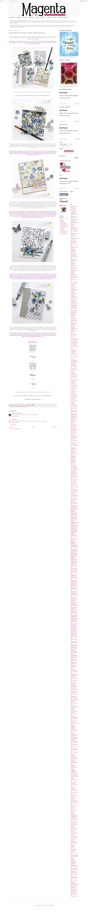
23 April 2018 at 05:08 (15, 422)
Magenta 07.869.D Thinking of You (74, 554)
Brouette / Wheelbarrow (73, 274)
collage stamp (73, 318)
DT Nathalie (73, 396)
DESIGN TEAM (31, 17)
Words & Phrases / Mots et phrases (74, 893)
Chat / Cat (72, 290)
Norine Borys (27, 399)
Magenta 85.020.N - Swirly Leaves (74, 635)
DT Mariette (73, 394)
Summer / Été (73, 818)
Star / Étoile (73, 807)
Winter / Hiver (73, 885)
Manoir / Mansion (74, 670)
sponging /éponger (74, 792)
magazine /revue (74, 499)
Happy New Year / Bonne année (74, 473)
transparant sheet (74, 836)
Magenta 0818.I (73, 592)
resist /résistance (74, 746)
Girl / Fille (72, 463)
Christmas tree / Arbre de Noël (73, 305)
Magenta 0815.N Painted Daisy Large (74, 589)
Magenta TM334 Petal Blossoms (74, 666)
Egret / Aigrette (73, 410)
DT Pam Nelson (73, 400)
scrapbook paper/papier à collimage (73, 770)
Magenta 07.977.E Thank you (74, 564)
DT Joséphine (73, 388)
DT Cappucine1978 (74, 357)
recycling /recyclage (74, 744)
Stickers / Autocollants (73, 814)
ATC (71, 236)
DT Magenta (73, 349)
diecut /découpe (73, 338)
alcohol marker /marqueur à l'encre (74, 222)
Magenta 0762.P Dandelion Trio (74, 575)
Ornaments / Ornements (73, 710)
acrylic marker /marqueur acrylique (74, 214)
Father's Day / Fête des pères (74, 426)
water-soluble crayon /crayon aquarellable (74, 856)
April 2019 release (74, 231)
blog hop (72, 265)
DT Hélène (73, 382)
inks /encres (73, 480)
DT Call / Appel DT (74, 354)
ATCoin (72, 240)
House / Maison (73, 479)
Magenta (72, 501)
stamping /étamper (24, 406)
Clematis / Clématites (73, 315)
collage (72, 317)
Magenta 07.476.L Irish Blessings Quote (74, 533)
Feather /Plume (73, 428)
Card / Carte (14, 406)
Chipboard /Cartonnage (73, 296)
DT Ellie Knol (73, 374)
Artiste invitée (73, 235)
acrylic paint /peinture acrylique (74, 217)
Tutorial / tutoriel (73, 842)
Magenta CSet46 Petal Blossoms (74, 645)
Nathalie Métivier (63, 223)
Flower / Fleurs (73, 435)
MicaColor (72, 682)
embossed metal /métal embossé (74, 417)
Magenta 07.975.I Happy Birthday (74, 562)
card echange (73, 286)
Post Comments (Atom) (17, 428)
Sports (72, 799)
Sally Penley (73, 760)
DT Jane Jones (73, 386)
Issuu (65, 103)
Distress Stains (73, 343)
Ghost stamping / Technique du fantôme (74, 457)
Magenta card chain (74, 637)
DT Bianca (72, 353)
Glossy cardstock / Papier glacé (74, 467)
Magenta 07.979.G (74, 565)
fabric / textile (73, 424)
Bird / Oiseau (73, 254)
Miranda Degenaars (63, 231)
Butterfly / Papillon (74, 277)
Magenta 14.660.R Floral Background (74, 605)
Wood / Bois (73, 891)
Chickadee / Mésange (73, 292)
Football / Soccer (74, 442)
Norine (22, 36)
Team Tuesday (73, 824)
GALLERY (37, 17)
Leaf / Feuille (73, 492)
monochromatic (73, 688)
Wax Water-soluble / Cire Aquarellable (74, 877)
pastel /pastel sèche (74, 718)
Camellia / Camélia (74, 279)
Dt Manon (72, 392)
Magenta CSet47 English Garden (74, 647)
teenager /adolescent (73, 827)
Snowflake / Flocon (74, 790)
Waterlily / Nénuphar (74, 874)
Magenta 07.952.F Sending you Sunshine (74, 557)
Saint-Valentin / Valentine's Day (73, 757)
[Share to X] (31, 405)
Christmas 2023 (73, 303)
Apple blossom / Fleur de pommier (74, 228)
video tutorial (73, 850)
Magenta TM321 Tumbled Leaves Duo (74, 663)
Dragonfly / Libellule (74, 346)
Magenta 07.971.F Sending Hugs (74, 559)
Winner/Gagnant (74, 884)
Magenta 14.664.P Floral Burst (74, 608)
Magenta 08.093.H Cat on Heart (74, 583)
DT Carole (72, 359)
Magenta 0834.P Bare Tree (74, 600)
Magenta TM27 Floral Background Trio (74, 660)
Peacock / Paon (73, 720)
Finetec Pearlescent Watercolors (74, 430)
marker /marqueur (74, 671)
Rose (72, 754)
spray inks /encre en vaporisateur (74, 801)
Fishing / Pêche (73, 433)
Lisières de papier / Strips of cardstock (74, 496)
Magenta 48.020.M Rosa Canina (74, 631)
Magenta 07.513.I (74, 538)
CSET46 (72, 333)
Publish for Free (77, 103)
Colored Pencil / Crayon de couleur (74, 320)
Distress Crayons (74, 339)
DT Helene (73, 381)
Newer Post (11, 427)
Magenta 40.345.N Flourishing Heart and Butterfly (74, 616)
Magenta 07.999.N (74, 572)
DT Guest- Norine (74, 379)
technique (72, 825)
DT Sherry (72, 402)
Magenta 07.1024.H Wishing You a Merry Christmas (74, 523)
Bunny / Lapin (73, 276)
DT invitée (72, 383)
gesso (72, 454)
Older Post (54, 427)
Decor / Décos (73, 334)
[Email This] (29, 405)
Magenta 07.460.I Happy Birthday (74, 530)
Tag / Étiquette (73, 821)
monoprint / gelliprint (74, 689)
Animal (72, 226)
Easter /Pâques (73, 405)
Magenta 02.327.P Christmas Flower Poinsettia (74, 514)
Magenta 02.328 (74, 516)
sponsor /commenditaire (73, 798)
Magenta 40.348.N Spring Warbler (74, 619)
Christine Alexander (63, 233)
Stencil (72, 808)
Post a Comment (13, 424)
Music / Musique (73, 698)
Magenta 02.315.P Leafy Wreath (74, 506)
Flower (72, 434)
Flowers (72, 439)
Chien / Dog (73, 294)
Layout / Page (73, 491)
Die (71, 337)
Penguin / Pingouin (74, 730)
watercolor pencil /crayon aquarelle (74, 872)
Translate (68, 145)
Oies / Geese (73, 705)
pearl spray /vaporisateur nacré (74, 722)
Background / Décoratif (73, 250)
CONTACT (54, 17)
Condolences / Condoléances (73, 323)
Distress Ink (73, 341)
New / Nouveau (73, 699)
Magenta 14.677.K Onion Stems (74, 610)
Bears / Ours (73, 251)
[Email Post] (27, 404)
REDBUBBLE (18, 17)
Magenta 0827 (73, 598)
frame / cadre (73, 444)
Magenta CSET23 (74, 639)
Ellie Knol (13, 419)
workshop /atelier (74, 896)
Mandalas (72, 669)
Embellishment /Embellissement (74, 414)
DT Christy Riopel (74, 366)
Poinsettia (72, 739)
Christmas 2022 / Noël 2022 (74, 302)
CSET (72, 331)
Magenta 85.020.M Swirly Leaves (74, 633)
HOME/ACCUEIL (12, 17)
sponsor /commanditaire (73, 795)
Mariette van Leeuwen (62, 228)
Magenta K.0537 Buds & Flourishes (74, 503)
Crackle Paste (73, 330)
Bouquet (72, 272)
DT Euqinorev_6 (74, 376)
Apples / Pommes (74, 229)
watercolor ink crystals (73, 863)
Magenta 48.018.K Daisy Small (74, 626)
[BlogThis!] (30, 405)
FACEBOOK (43, 17)
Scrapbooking (73, 772)
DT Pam (72, 399)
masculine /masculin (74, 678)
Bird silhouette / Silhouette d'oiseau (74, 256)
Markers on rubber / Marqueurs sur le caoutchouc (74, 675)
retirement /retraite (74, 752)
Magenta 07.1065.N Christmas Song (74, 526)
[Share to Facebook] (32, 405)
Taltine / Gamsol (73, 823)
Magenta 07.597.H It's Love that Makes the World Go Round (74, 546)
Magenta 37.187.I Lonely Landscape (74, 612)
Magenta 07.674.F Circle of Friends (74, 550)
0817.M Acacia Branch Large (73, 211)
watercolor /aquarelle (72, 859)
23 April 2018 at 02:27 (15, 416)
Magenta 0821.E (74, 597)
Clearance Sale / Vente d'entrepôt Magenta (74, 312)
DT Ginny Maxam (74, 377)
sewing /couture (73, 775)
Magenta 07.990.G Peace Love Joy (74, 568)
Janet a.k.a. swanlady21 (16, 413)
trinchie (72, 840)
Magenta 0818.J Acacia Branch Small (74, 594)
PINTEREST (49, 17)
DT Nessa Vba (73, 398)
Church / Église (73, 310)
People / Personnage (73, 733)
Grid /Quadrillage (74, 468)
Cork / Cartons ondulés (73, 326)
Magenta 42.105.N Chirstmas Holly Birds (74, 621)
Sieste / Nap (73, 782)
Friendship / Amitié (74, 445)
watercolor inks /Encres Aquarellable (74, 866)
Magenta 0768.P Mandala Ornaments (74, 577)
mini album (73, 683)
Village (72, 851)
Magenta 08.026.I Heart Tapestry (74, 581)
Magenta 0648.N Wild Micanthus (74, 518)
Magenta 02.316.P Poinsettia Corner (74, 508)
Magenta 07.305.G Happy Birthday (74, 528)
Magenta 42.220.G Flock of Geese (74, 624)
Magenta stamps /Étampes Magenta (74, 652)
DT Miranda (73, 395)
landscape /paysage (74, 486)
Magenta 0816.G (74, 591)
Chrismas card (73, 297)
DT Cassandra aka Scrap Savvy (74, 361)
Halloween (73, 471)
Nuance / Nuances (74, 703)
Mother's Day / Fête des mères (74, 692)
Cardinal (72, 288)
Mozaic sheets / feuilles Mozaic (73, 697)
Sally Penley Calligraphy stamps (74, 762)
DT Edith (72, 372)
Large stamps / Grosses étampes (74, 489)
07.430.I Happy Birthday (73, 209)
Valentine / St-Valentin (73, 846)
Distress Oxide (73, 342)
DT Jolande (73, 387)
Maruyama (73, 677)
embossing (73, 418)
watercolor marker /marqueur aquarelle (74, 869)
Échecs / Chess (73, 406)
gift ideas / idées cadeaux (73, 462)
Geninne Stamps (74, 453)
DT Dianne (73, 368)
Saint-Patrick (73, 755)
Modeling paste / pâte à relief (74, 686)
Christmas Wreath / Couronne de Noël (74, 308)
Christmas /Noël (73, 299)
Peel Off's (72, 729)
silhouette (72, 783)
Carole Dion (62, 229)
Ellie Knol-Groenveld (64, 226)
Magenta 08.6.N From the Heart (73, 585)
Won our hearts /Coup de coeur (73, 890)
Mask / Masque (73, 680)
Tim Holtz (72, 831)
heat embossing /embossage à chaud (74, 477)
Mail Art (72, 667)
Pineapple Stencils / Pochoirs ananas (74, 738)
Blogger (52, 905)
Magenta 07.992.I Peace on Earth (74, 571)
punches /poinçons (74, 742)
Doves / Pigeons (74, 345)
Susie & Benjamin (74, 819)
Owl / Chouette (73, 713)
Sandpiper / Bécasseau (73, 765)
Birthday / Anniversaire (73, 259)
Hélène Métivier (63, 222)
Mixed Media (73, 684)
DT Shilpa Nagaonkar (73, 404)
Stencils (72, 812)
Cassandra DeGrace (64, 225)
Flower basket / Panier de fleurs (73, 437)
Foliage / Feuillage (74, 440)
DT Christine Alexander (73, 365)
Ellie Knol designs (74, 411)
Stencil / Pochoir (73, 810)
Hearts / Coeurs (73, 474)
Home (33, 427)
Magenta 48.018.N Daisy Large (74, 629)
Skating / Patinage (74, 784)
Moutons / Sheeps (74, 694)
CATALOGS (25, 17)
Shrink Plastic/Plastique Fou (74, 779)
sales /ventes (73, 759)
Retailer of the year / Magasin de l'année (74, 749)
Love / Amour (73, 498)
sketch (72, 786)
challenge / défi (73, 289)
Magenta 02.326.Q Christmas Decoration (74, 511)
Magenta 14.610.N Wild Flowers (74, 602)
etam (72, 423)
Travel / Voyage (73, 837)
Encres (72, 422)
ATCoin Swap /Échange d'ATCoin (74, 242)
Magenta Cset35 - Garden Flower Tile (74, 642)
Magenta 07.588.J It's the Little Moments (74, 543)
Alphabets (72, 224)
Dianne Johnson (63, 232)
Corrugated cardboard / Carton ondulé (74, 328)
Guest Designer (18, 406)
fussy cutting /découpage (73, 448)
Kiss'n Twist (73, 483)
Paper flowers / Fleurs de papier (74, 717)
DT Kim (72, 390)
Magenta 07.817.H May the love (74, 552)
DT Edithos (73, 373)
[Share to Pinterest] (33, 405)
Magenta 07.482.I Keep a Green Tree (74, 536)
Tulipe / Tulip (73, 841)
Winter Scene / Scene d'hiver (73, 888)
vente (72, 847)
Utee (71, 844)
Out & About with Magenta (74, 712)
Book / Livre (73, 266)
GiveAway (72, 465)
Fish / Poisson (73, 431)
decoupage (73, 335)
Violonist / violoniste (74, 853)
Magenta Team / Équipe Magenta (74, 655)
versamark (72, 849)
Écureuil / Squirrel (74, 408)
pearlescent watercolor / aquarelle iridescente (73, 726)
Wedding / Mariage (74, 880)
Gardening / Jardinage (73, 452)
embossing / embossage (73, 420)
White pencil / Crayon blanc (73, 883)
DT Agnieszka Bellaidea (73, 352)
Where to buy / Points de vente (63, 17)
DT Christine (73, 362)
